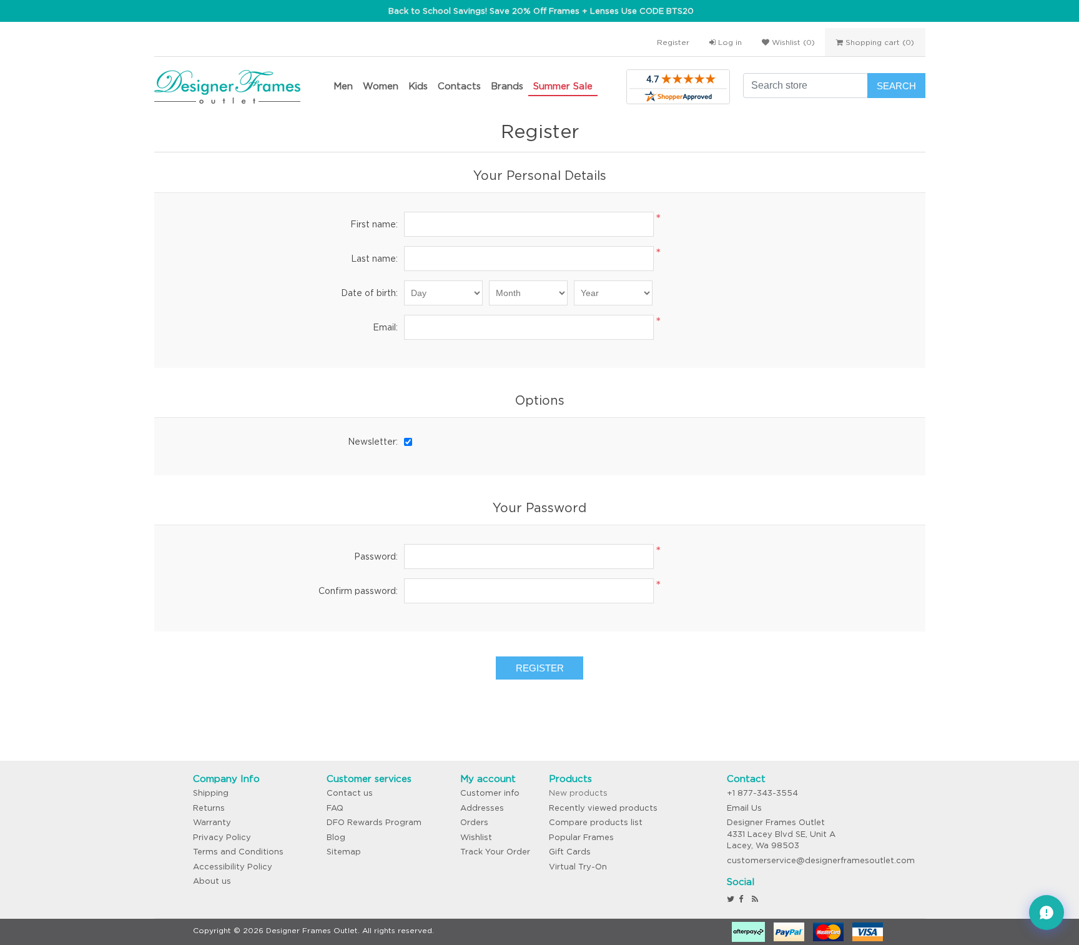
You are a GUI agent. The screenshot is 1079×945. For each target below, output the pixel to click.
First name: (374, 224)
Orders (474, 822)
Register (673, 42)
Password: (376, 557)
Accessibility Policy (232, 866)
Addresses (482, 808)
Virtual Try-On (578, 866)
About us (212, 881)
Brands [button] (507, 86)
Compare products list (596, 822)
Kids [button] (418, 86)
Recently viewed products (603, 808)
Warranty (212, 822)
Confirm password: (358, 591)
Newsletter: (373, 442)
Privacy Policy (222, 837)
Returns (209, 808)
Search (896, 86)
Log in (729, 42)
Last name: (374, 259)
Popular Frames (581, 837)
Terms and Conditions (238, 851)
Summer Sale (563, 86)
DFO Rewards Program (374, 822)
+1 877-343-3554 (762, 793)
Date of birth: (369, 293)
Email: (385, 327)
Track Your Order (495, 851)
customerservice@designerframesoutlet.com (821, 860)
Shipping (211, 793)
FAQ (335, 808)
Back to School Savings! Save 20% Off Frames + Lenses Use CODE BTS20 (541, 11)
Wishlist (476, 837)
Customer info (490, 793)
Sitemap (344, 851)
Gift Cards (570, 851)
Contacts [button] (459, 86)
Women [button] (380, 86)
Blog (336, 837)
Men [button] (343, 86)
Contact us (350, 793)
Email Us (744, 808)
